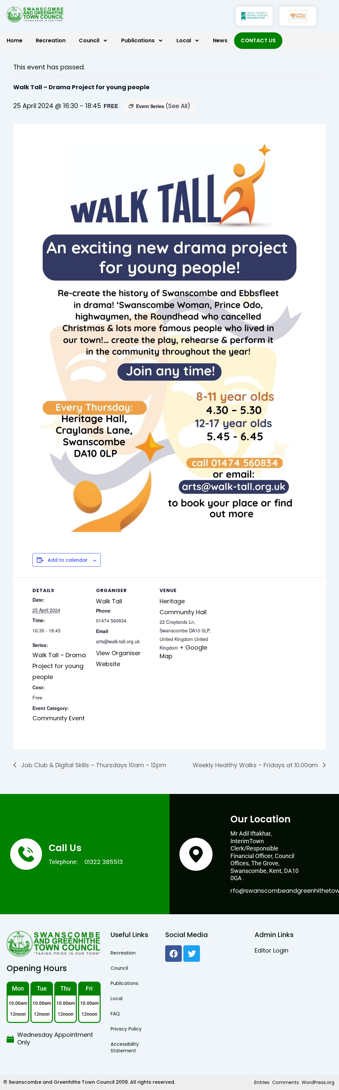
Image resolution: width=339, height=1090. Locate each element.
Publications (138, 40)
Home (15, 40)
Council (89, 40)
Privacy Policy (126, 1029)
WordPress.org (318, 1082)
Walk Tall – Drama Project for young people (59, 666)
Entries (261, 1082)
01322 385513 (103, 862)
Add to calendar (68, 560)
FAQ (115, 1013)
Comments (285, 1082)
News (220, 40)
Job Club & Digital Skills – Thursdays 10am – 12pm (93, 765)
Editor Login (271, 950)
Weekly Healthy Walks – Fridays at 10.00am (256, 765)
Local (183, 40)
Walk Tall (109, 601)
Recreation (51, 40)
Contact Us (258, 40)
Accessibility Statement (125, 1047)
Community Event (58, 718)
